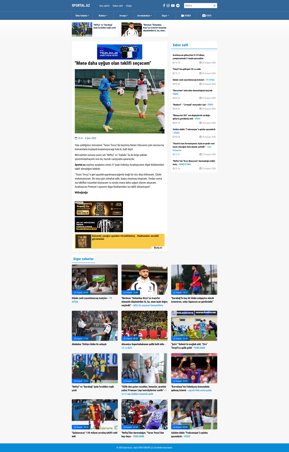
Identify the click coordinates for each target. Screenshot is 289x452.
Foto (208, 15)
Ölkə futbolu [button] (81, 15)
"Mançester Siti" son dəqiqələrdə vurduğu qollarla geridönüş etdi (194, 119)
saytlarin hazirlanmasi (87, 197)
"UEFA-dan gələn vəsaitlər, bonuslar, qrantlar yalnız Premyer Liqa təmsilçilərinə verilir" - (143, 390)
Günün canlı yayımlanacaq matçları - (194, 81)
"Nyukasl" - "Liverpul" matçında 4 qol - (194, 106)
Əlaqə (129, 5)
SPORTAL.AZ (81, 5)
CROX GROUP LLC (146, 447)
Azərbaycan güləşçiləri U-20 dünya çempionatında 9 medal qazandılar (194, 59)
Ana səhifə (104, 5)
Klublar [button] (102, 15)
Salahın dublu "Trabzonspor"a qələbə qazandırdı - (194, 133)
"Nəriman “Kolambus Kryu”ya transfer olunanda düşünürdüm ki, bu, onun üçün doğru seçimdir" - (144, 302)
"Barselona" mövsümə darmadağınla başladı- (194, 94)
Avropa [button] (123, 15)
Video (187, 15)
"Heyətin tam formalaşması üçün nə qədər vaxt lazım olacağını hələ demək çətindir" (194, 149)
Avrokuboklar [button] (143, 15)
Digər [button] (164, 15)
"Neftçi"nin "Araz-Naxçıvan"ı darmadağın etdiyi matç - (194, 165)
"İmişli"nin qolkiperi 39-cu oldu (194, 71)
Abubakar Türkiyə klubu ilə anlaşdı (89, 344)
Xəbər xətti (118, 5)
